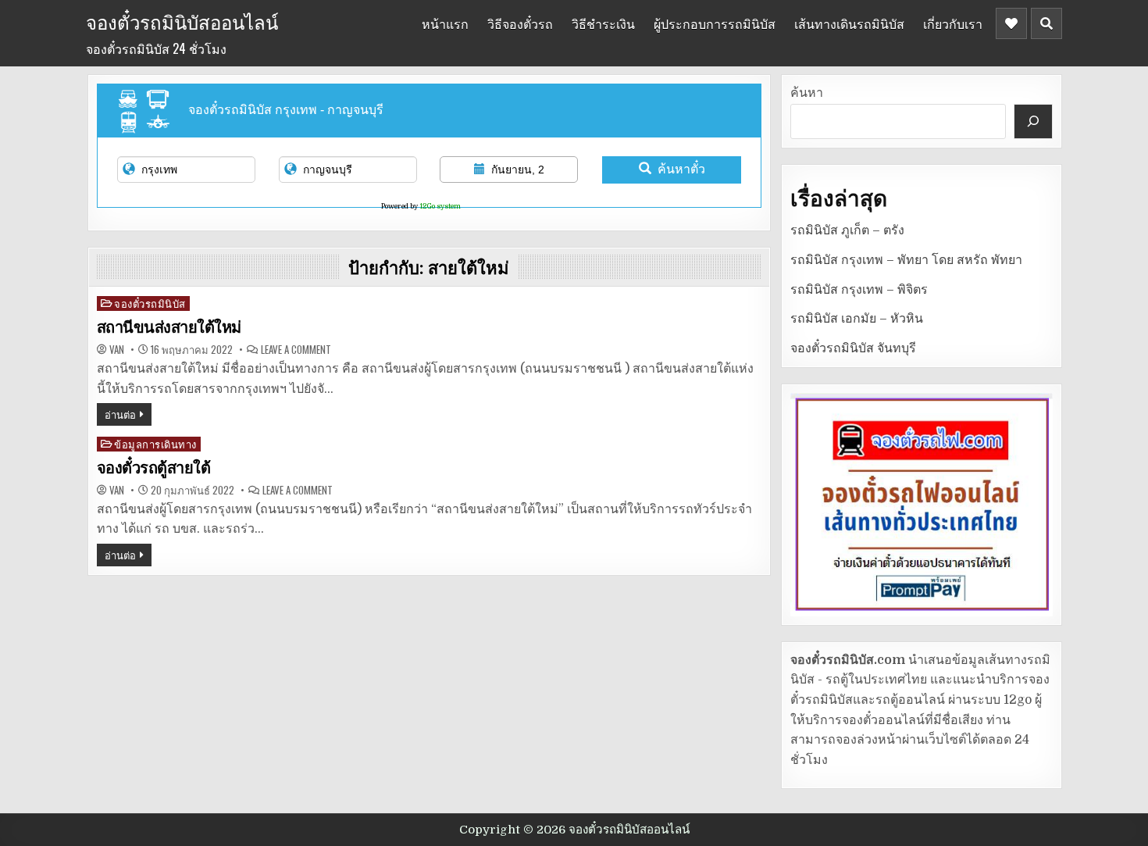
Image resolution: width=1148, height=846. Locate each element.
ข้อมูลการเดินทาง (155, 444)
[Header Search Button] (1046, 23)
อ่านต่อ (120, 414)
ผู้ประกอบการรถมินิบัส (714, 23)
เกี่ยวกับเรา (952, 23)
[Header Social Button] (1011, 23)
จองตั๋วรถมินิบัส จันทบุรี (853, 348)
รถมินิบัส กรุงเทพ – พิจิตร (859, 290)
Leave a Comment (296, 349)
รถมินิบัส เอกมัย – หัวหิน (856, 319)
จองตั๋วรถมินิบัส (150, 303)
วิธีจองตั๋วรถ (520, 23)
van (116, 349)
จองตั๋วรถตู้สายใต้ (154, 468)
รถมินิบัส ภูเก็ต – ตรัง (847, 230)
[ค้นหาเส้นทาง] (1033, 121)
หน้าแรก (445, 23)
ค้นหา (806, 93)
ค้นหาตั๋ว (681, 169)
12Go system (440, 206)
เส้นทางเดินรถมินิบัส (849, 23)
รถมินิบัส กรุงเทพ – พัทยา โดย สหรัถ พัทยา (906, 260)
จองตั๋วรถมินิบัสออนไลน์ (182, 21)
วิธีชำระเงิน (603, 23)
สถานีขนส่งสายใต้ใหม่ (169, 327)
